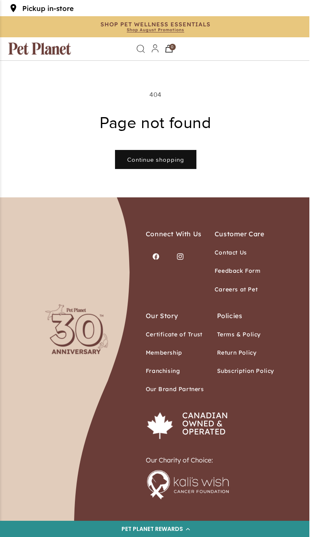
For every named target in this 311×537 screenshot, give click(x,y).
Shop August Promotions (155, 30)
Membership (164, 352)
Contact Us (231, 252)
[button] (155, 529)
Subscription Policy (245, 370)
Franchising (163, 370)
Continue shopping (155, 159)
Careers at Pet (236, 289)
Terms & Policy (239, 334)
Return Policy (237, 352)
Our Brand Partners (175, 389)
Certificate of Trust (174, 334)
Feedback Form (238, 270)
